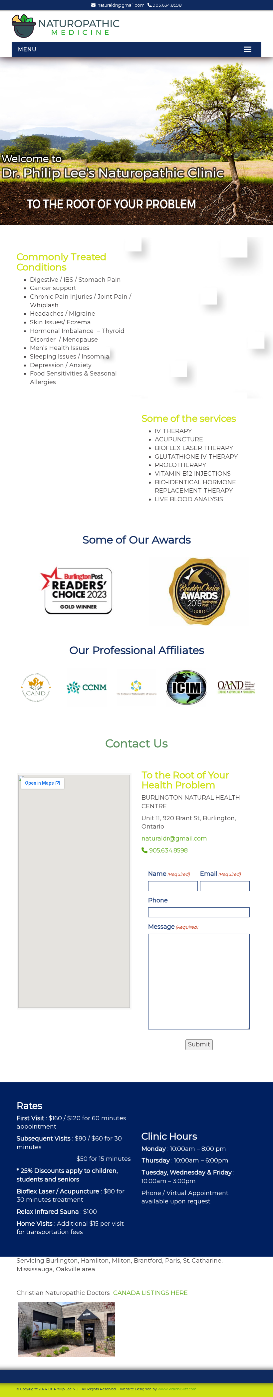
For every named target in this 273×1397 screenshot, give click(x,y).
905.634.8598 (167, 5)
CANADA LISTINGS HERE (150, 1293)
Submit (199, 1044)
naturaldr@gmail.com (120, 5)
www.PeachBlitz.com (177, 1389)
